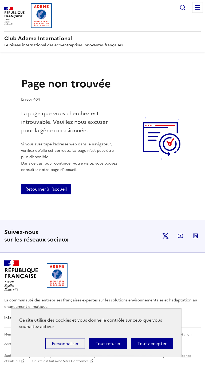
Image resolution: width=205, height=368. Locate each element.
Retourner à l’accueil (46, 189)
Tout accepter (152, 343)
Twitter (165, 236)
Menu (197, 7)
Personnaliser (65, 343)
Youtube (180, 236)
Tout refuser (108, 343)
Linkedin (195, 236)
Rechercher (182, 7)
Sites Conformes (75, 361)
